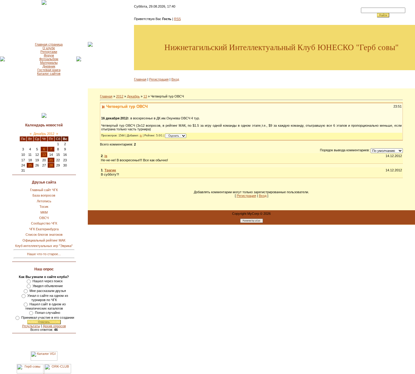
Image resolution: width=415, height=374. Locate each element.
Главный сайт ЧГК (44, 190)
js (141, 135)
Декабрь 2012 (43, 134)
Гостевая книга (48, 70)
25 (30, 165)
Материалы (49, 62)
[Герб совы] (30, 372)
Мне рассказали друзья (47, 291)
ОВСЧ (44, 218)
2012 (119, 96)
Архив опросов (54, 326)
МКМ (44, 212)
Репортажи (48, 51)
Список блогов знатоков (44, 234)
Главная (140, 79)
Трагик (110, 170)
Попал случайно (47, 312)
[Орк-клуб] (57, 372)
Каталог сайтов (48, 73)
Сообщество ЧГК (44, 223)
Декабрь (133, 96)
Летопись (44, 201)
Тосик (43, 206)
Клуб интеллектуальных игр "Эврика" (44, 246)
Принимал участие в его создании (47, 317)
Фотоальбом (48, 59)
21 (51, 160)
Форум (49, 55)
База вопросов (44, 195)
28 (51, 165)
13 (44, 154)
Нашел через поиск (48, 281)
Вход (175, 79)
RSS (177, 19)
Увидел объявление (48, 286)
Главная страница (49, 44)
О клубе (49, 48)
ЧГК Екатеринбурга (44, 229)
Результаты (31, 326)
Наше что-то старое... (44, 254)
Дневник (49, 66)
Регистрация (159, 79)
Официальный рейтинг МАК (43, 240)
